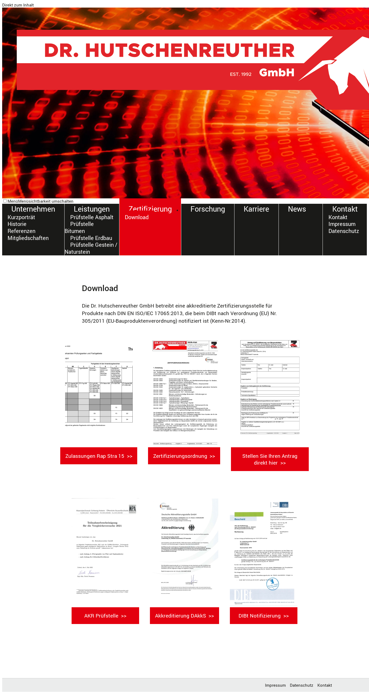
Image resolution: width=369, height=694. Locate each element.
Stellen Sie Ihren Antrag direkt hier (269, 459)
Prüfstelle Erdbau (91, 238)
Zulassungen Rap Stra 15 (94, 455)
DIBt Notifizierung (260, 615)
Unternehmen (33, 209)
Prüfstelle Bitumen (79, 227)
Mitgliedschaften (28, 238)
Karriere (256, 209)
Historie (17, 224)
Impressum (341, 224)
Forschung (207, 209)
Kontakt (345, 209)
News (297, 209)
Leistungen (92, 209)
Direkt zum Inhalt (18, 5)
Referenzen (21, 231)
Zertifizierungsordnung (180, 455)
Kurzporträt (21, 217)
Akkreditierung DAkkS (180, 615)
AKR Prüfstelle (101, 615)
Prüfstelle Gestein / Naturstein (91, 248)
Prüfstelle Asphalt (91, 217)
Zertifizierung (150, 209)
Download (137, 217)
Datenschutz (343, 231)
